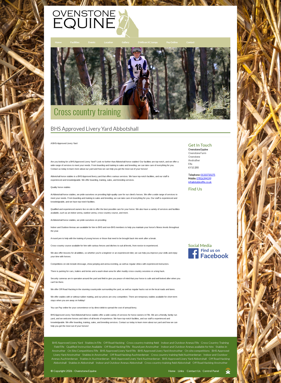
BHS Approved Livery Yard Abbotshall (184, 358)
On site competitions (197, 350)
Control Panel (211, 371)
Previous (216, 112)
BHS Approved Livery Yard (68, 342)
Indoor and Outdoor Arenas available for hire (187, 346)
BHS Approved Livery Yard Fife (118, 350)
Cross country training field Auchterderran (176, 354)
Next (223, 112)
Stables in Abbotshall (81, 362)
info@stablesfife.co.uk (200, 182)
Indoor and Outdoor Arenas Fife (180, 342)
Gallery (125, 42)
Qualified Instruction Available (84, 346)
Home (58, 42)
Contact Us (194, 371)
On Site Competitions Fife (83, 350)
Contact (190, 42)
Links (181, 371)
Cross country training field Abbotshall (168, 362)
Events (91, 42)
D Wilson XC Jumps (148, 42)
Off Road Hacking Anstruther (209, 362)
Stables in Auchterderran (95, 358)
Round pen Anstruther (145, 346)
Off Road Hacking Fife (117, 346)
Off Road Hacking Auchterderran (129, 354)
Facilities (75, 42)
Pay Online (172, 42)
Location (108, 42)
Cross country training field (143, 342)
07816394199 (204, 178)
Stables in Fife (93, 342)
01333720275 (208, 174)
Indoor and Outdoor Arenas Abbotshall (119, 362)
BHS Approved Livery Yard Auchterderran (136, 358)
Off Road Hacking (114, 342)
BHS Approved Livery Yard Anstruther (160, 350)
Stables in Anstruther (95, 354)
